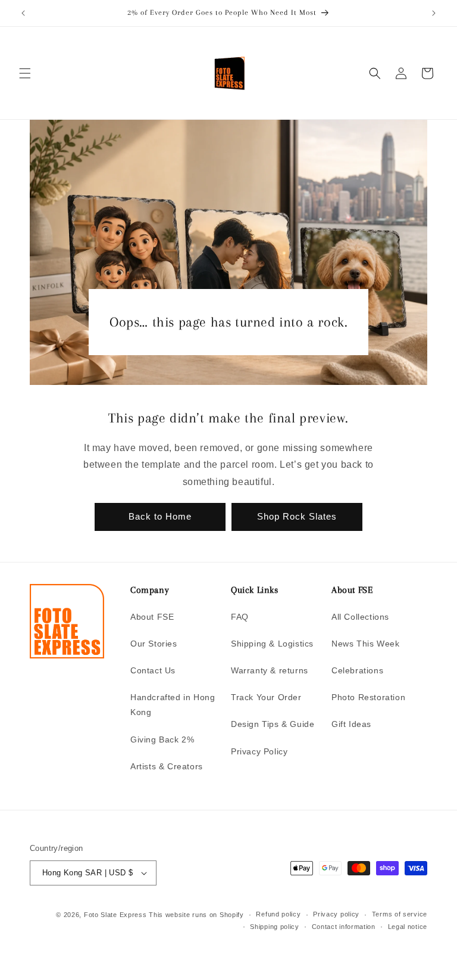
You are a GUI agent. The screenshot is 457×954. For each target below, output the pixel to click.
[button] (25, 73)
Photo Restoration (368, 697)
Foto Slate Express (115, 914)
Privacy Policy (259, 751)
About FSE (152, 617)
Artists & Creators (166, 766)
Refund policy (278, 914)
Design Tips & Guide (272, 724)
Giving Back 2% (162, 739)
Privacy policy (336, 914)
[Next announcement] (434, 13)
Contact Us (153, 670)
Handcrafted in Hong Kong (172, 704)
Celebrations (357, 670)
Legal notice (407, 926)
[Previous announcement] (23, 13)
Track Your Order (266, 697)
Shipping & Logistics (272, 643)
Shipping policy (274, 926)
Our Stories (153, 643)
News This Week (365, 643)
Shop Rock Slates (297, 516)
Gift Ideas (351, 724)
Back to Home (160, 516)
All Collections (360, 617)
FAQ (240, 617)
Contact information (343, 926)
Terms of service (399, 914)
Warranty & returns (269, 670)
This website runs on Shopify (196, 914)
